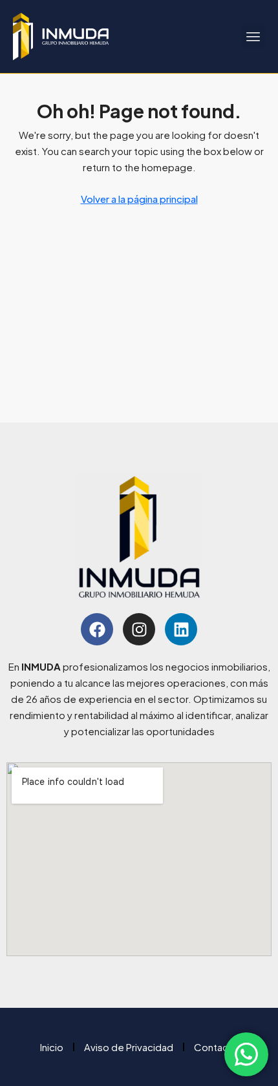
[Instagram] (139, 629)
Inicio (51, 1047)
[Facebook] (97, 629)
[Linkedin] (181, 629)
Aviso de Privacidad (128, 1047)
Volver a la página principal (139, 199)
